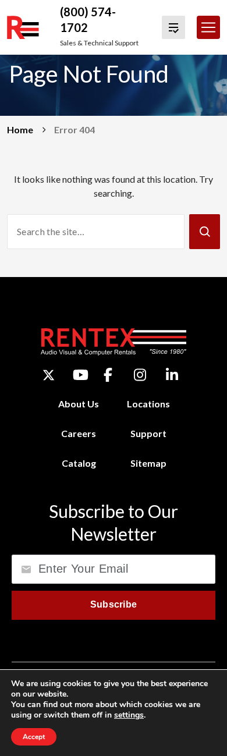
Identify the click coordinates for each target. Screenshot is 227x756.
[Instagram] (140, 375)
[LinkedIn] (172, 375)
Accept (34, 736)
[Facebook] (108, 375)
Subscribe (113, 604)
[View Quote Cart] (173, 27)
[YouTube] (80, 375)
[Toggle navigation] (208, 27)
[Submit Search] (204, 231)
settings (129, 715)
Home (20, 129)
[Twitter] (48, 375)
